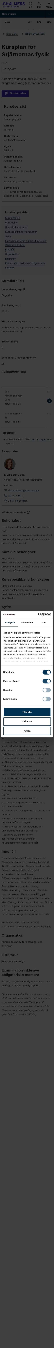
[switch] (46, 681)
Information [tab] (27, 622)
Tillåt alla (27, 712)
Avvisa (27, 731)
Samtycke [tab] (10, 622)
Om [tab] (44, 622)
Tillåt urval (27, 721)
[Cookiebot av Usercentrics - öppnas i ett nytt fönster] (38, 615)
